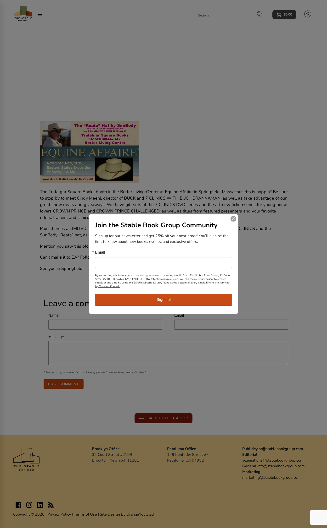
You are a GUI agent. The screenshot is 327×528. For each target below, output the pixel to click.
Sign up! (164, 300)
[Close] (233, 219)
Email (100, 252)
